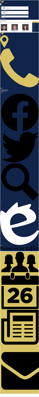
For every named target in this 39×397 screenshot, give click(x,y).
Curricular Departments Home (5, 11)
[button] (2, 5)
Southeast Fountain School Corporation (4, 89)
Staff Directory (4, 8)
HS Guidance (1, 20)
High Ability (4, 12)
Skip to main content (2, 0)
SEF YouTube (2, 91)
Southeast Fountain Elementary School (4, 90)
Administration (4, 7)
